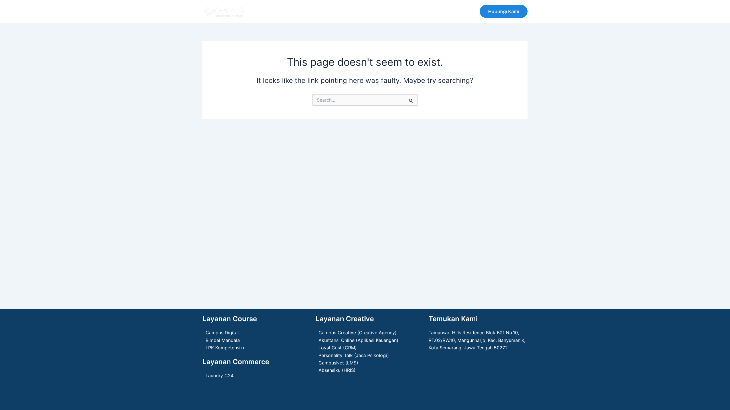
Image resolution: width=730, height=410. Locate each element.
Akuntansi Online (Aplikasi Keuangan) (358, 340)
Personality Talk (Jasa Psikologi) (354, 355)
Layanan (329, 11)
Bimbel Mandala (223, 340)
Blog (352, 11)
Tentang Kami (296, 11)
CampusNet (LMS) (338, 363)
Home (266, 11)
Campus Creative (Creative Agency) (358, 332)
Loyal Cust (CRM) (338, 347)
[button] (504, 11)
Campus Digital (222, 332)
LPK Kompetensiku (226, 347)
